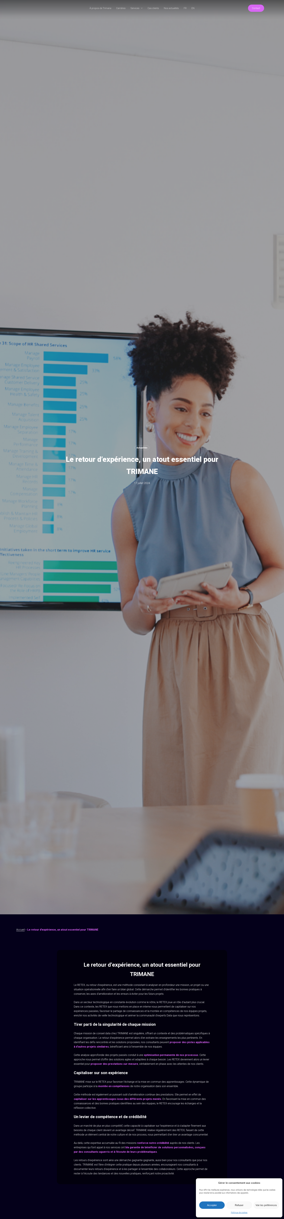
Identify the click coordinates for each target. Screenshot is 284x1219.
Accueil (20, 929)
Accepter (212, 1205)
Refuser (239, 1205)
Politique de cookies (239, 1212)
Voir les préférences (266, 1205)
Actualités (141, 447)
